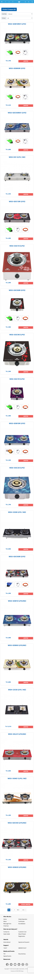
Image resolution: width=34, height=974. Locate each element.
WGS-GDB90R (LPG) (17, 68)
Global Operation (22, 919)
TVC (4, 954)
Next (18, 910)
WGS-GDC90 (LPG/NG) (17, 823)
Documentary (22, 954)
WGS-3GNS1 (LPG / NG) (17, 778)
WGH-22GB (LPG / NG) (17, 512)
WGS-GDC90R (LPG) (17, 557)
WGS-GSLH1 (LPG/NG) (17, 734)
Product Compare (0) (9, 9)
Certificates (21, 921)
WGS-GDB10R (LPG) (17, 423)
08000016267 (22, 948)
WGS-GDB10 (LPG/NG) (17, 601)
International (6, 942)
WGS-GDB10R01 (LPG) (17, 24)
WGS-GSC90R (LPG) (17, 290)
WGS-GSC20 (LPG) (17, 468)
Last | (23, 910)
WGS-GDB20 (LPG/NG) (17, 867)
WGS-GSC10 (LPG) (17, 246)
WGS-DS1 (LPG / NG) (17, 157)
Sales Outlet (6, 934)
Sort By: (4, 14)
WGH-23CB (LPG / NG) (17, 690)
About (5, 921)
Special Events (7, 956)
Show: (4, 18)
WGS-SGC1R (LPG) (17, 379)
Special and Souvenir (23, 942)
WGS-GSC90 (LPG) (17, 335)
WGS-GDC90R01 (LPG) (17, 113)
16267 (5, 948)
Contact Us (6, 932)
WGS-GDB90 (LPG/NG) (17, 645)
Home (5, 919)
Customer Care (22, 932)
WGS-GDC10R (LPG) (17, 201)
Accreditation (21, 924)
